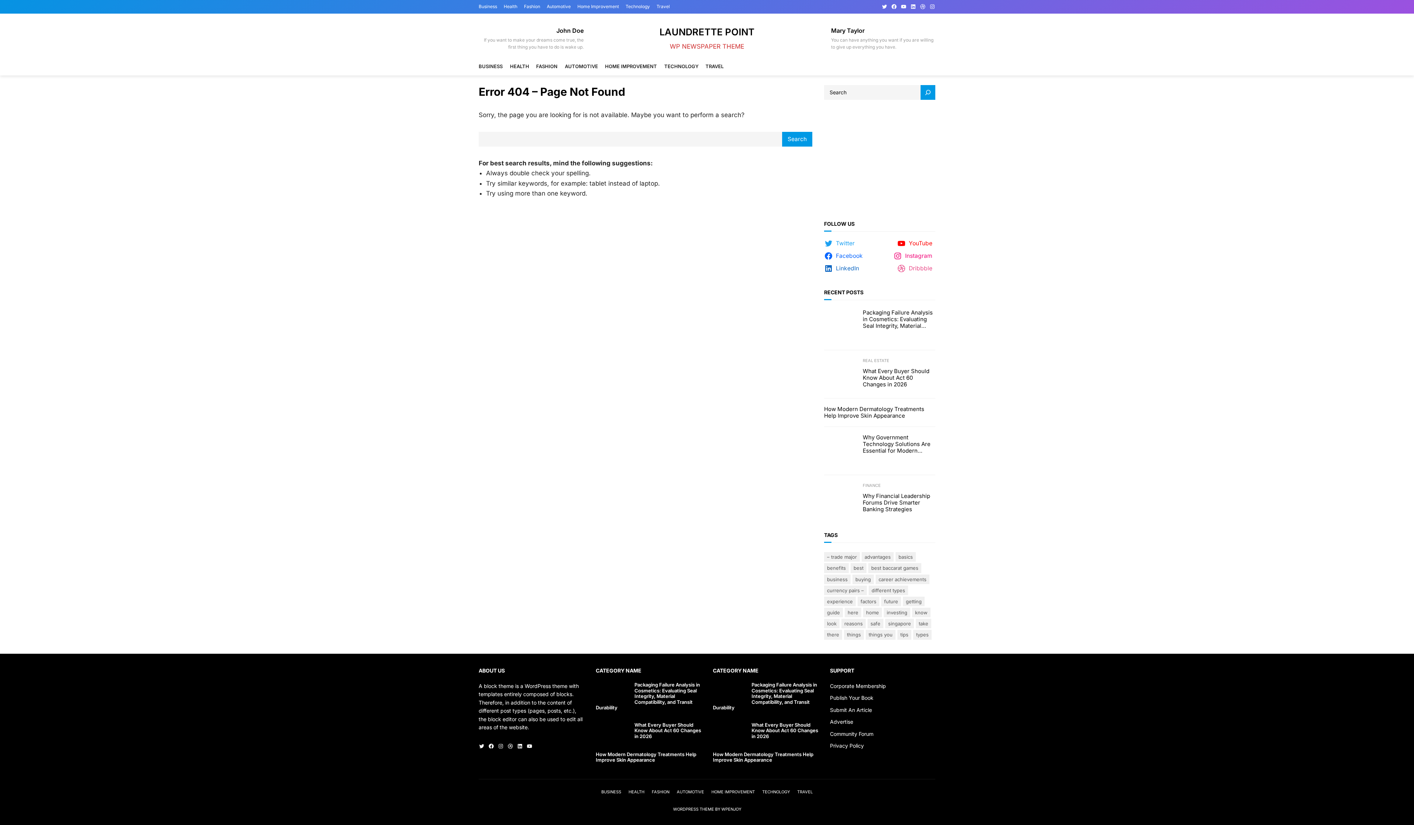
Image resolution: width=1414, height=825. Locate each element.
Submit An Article (851, 710)
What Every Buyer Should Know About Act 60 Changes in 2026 (896, 378)
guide (833, 612)
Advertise (841, 722)
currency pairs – (845, 590)
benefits (836, 568)
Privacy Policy (847, 745)
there (833, 635)
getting (914, 601)
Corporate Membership (858, 686)
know (921, 612)
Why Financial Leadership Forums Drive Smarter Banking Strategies (896, 503)
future (891, 601)
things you (881, 635)
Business (837, 579)
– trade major (842, 557)
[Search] (928, 92)
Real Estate (876, 360)
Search (797, 139)
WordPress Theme (693, 809)
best (858, 568)
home (872, 612)
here (853, 612)
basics (905, 557)
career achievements (902, 579)
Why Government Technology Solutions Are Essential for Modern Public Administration (897, 444)
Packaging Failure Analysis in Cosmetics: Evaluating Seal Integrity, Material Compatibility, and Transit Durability (898, 319)
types (922, 635)
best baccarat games (894, 568)
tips (904, 635)
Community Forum (851, 734)
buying (863, 579)
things (854, 635)
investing (897, 612)
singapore (899, 623)
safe (875, 623)
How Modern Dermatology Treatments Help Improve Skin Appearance (874, 412)
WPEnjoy (731, 809)
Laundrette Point (707, 32)
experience (840, 601)
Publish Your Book (851, 698)
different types (888, 590)
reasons (853, 623)
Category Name (618, 670)
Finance (872, 485)
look (832, 623)
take (923, 623)
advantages (878, 557)
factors (868, 601)
